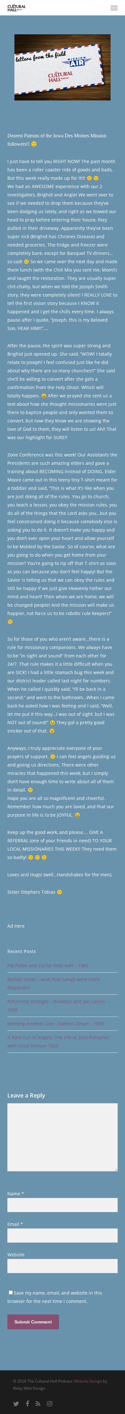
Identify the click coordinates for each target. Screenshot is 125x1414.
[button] (114, 7)
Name (15, 1194)
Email (15, 1224)
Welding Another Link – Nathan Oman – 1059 (55, 1023)
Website (16, 1255)
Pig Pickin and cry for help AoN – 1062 (47, 965)
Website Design (88, 1381)
